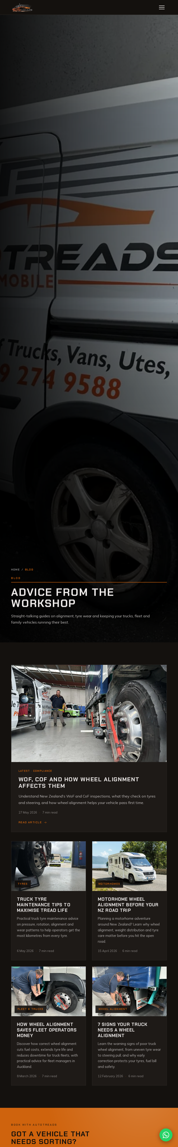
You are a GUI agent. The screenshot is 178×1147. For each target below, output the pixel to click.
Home (15, 569)
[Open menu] (162, 7)
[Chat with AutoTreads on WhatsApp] (165, 1134)
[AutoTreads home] (22, 7)
